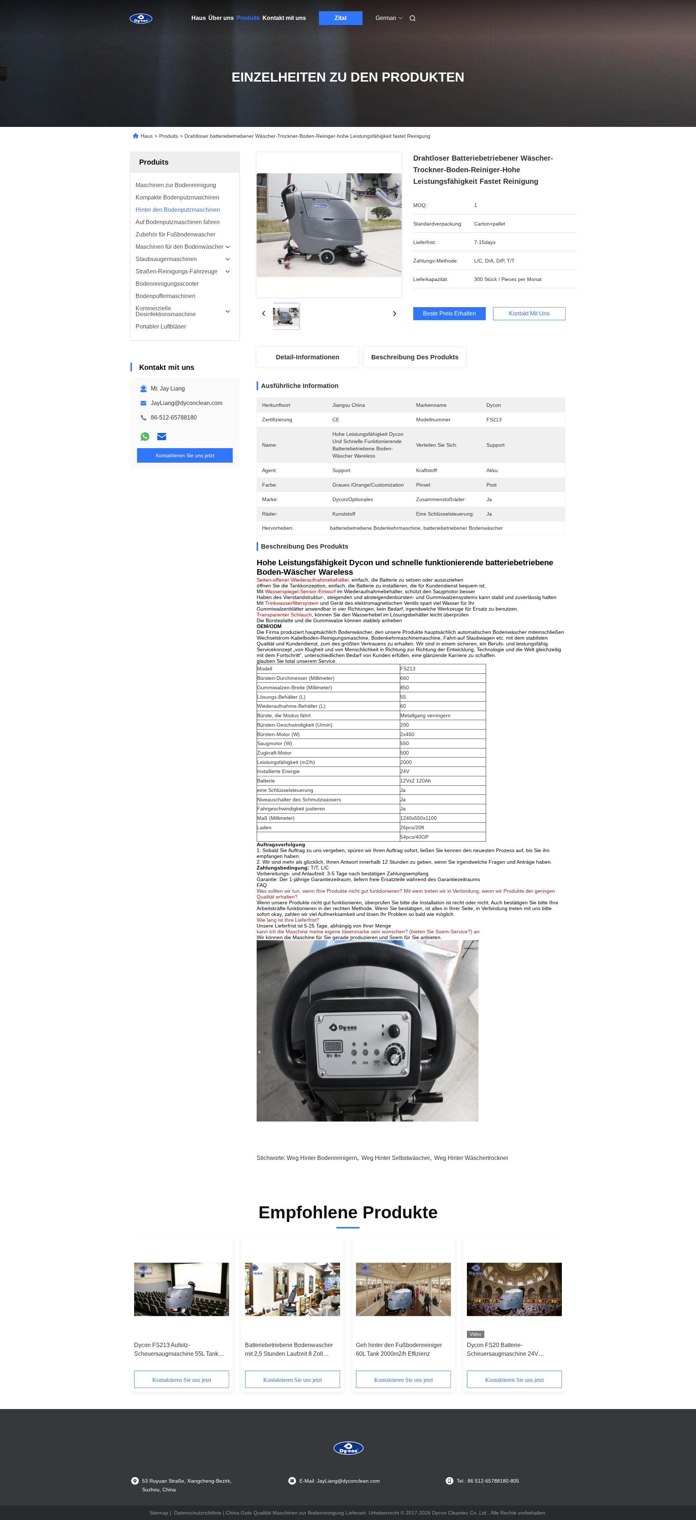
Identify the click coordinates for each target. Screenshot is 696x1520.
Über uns (221, 18)
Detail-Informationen (307, 357)
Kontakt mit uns (284, 18)
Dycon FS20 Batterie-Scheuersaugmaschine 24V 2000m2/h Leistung (502, 1350)
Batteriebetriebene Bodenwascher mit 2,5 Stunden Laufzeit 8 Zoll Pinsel (289, 1350)
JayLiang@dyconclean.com (186, 403)
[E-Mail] (161, 436)
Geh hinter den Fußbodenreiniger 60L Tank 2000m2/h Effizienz (399, 1349)
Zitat (341, 18)
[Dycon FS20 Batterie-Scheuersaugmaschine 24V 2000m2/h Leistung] (514, 1289)
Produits (248, 18)
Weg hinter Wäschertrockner (471, 1158)
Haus (198, 18)
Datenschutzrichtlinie (197, 1513)
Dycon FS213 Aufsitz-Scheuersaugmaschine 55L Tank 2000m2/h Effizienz (176, 1350)
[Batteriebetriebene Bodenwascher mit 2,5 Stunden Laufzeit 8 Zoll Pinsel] (292, 1289)
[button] (143, 1306)
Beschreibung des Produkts (415, 357)
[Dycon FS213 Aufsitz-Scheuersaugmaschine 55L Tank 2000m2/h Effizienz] (181, 1289)
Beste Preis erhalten (449, 313)
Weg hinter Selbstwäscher (395, 1158)
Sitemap (158, 1513)
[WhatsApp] (145, 436)
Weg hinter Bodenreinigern (322, 1158)
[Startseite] (140, 18)
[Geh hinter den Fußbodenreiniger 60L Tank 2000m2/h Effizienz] (403, 1289)
